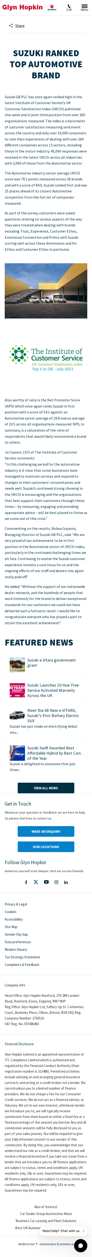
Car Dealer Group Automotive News (46, 1213)
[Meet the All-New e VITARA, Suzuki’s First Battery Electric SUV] (17, 715)
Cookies (11, 911)
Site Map (11, 927)
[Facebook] (26, 882)
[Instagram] (56, 882)
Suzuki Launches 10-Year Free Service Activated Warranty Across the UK (53, 690)
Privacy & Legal (16, 904)
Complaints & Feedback (22, 964)
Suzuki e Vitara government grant (51, 662)
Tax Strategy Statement (22, 957)
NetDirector (27, 1244)
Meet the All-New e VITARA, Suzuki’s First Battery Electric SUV (53, 715)
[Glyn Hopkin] (22, 7)
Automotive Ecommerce (57, 1244)
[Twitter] (36, 882)
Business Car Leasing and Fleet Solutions (46, 1221)
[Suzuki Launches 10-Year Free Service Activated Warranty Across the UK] (17, 690)
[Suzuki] (52, 8)
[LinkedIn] (66, 882)
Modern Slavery (16, 949)
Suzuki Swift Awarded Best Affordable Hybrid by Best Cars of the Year (54, 753)
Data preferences (18, 942)
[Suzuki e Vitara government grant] (17, 665)
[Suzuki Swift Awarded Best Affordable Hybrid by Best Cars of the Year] (17, 753)
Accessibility (14, 919)
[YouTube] (46, 882)
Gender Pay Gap (16, 934)
